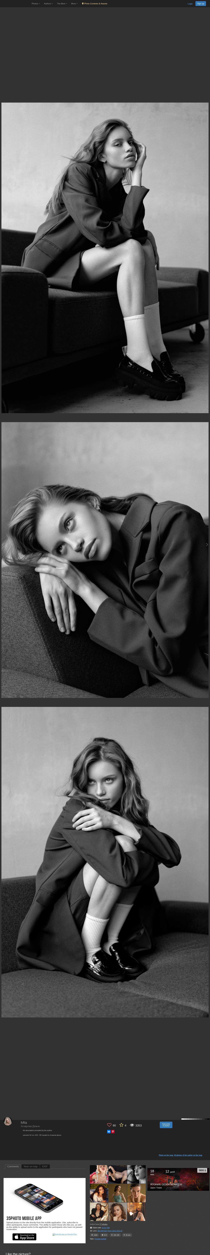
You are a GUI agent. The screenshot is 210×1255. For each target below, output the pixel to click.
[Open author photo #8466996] (118, 1193)
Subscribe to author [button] (166, 1125)
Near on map (30, 1166)
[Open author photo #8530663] (136, 1174)
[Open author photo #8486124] (99, 1193)
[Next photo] (207, 544)
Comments (13, 1166)
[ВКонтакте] (109, 1131)
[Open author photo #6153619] (118, 1212)
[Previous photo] (3, 544)
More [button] (73, 4)
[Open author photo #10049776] (99, 1174)
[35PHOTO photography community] (15, 3)
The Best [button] (61, 4)
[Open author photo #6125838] (136, 1212)
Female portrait (100, 1239)
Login (190, 4)
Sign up (200, 4)
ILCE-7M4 (106, 1228)
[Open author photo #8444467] (136, 1193)
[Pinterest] (113, 1131)
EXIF (45, 1166)
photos (103, 1224)
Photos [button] (35, 4)
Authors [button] (48, 4)
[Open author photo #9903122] (118, 1174)
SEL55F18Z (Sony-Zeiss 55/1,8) (109, 1231)
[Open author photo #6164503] (99, 1212)
